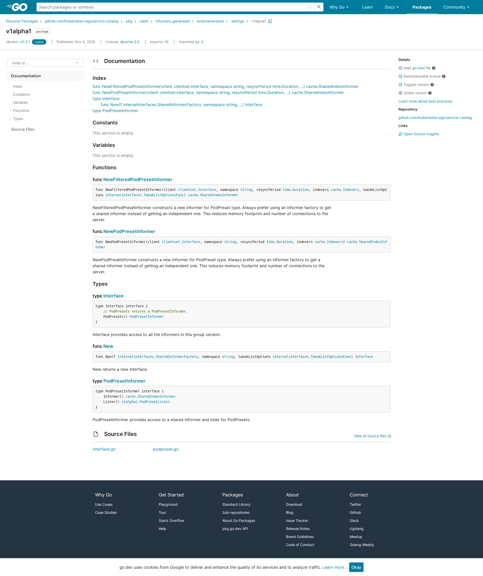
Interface (207, 190)
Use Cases (103, 504)
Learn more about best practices (425, 101)
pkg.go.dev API (235, 528)
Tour (162, 512)
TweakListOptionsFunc (164, 195)
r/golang (357, 528)
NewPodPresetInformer (129, 231)
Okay (356, 567)
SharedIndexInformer (219, 195)
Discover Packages (22, 21)
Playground (168, 504)
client (144, 21)
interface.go (104, 449)
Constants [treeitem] (21, 94)
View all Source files (370, 436)
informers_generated (173, 21)
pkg (129, 21)
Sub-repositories (236, 512)
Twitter (355, 504)
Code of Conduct (300, 545)
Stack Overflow (171, 520)
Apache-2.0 (130, 42)
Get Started (171, 494)
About (292, 494)
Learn (367, 7)
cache (336, 190)
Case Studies (106, 512)
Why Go (337, 7)
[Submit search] (319, 7)
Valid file (417, 68)
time (287, 190)
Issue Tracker (297, 520)
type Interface (106, 98)
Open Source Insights (421, 134)
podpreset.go (166, 449)
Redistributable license (422, 76)
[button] (400, 68)
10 (160, 42)
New (108, 346)
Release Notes (298, 528)
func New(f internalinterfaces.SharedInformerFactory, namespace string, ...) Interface (181, 104)
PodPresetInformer (147, 317)
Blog (289, 512)
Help (162, 528)
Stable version (415, 93)
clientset (187, 190)
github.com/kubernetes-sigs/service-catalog (81, 21)
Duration (301, 190)
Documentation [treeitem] (26, 75)
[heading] (21, 7)
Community (454, 7)
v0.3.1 (18, 42)
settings (237, 21)
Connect (359, 494)
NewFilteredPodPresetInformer (137, 179)
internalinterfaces (123, 195)
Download (294, 504)
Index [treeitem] (17, 86)
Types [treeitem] (18, 118)
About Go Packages (238, 520)
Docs (390, 7)
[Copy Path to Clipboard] (270, 21)
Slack (354, 520)
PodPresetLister (155, 402)
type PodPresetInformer (115, 110)
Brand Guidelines (300, 536)
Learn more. (334, 567)
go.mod (418, 68)
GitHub (355, 512)
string (246, 190)
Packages (422, 7)
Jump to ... (20, 63)
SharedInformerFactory (177, 357)
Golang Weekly (362, 545)
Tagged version (416, 84)
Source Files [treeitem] (22, 129)
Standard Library (236, 504)
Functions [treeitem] (21, 110)
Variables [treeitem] (20, 102)
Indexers (351, 190)
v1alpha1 (259, 21)
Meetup (356, 536)
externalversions (210, 21)
